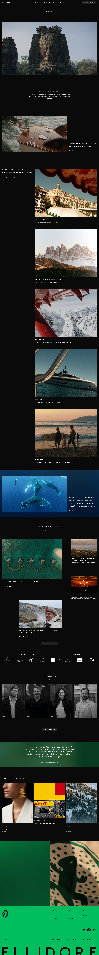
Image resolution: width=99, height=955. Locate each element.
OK (72, 930)
